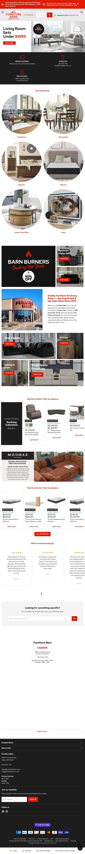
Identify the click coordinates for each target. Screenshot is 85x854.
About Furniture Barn (20, 839)
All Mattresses (42, 534)
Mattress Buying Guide (62, 839)
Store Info (32, 839)
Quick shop (34, 440)
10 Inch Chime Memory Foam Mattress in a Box (33, 520)
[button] (6, 37)
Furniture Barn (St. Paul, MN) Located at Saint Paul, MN (25, 841)
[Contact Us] (63, 61)
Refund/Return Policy (62, 841)
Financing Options (42, 839)
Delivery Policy (48, 841)
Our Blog (73, 841)
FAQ (51, 839)
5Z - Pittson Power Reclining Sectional (54, 431)
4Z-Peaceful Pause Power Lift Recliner (31, 434)
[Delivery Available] (22, 61)
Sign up (33, 799)
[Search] (49, 15)
